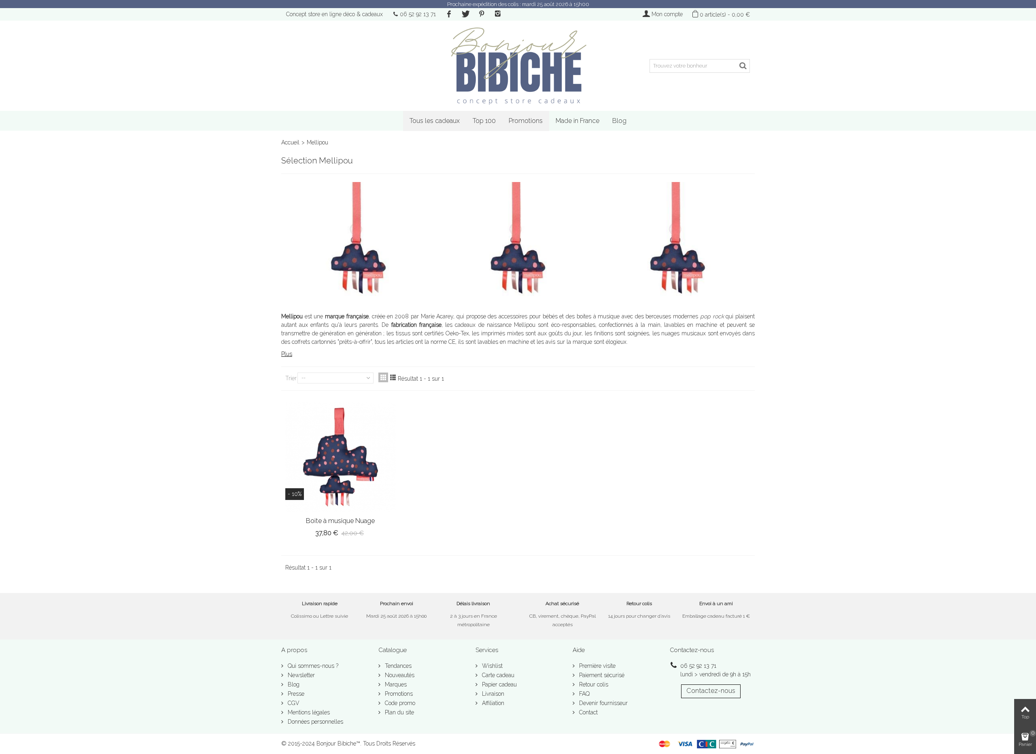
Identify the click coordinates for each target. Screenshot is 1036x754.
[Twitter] (465, 14)
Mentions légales (308, 712)
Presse (295, 693)
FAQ (583, 693)
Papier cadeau (498, 684)
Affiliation (492, 703)
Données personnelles (314, 721)
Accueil (290, 142)
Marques (395, 684)
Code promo (399, 703)
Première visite (596, 666)
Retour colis (592, 684)
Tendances (397, 666)
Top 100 (484, 121)
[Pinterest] (481, 14)
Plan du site (398, 712)
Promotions (526, 121)
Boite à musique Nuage (340, 521)
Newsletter (300, 675)
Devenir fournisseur (602, 703)
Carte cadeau (497, 675)
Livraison (492, 693)
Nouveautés (398, 675)
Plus (286, 354)
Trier (291, 378)
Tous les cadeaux (435, 121)
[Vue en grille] (383, 377)
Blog (619, 121)
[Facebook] (449, 14)
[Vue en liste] (393, 377)
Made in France (577, 121)
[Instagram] (498, 14)
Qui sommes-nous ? (312, 666)
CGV (292, 703)
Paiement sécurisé (600, 675)
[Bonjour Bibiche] (518, 66)
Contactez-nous (710, 691)
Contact (587, 712)
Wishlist (491, 666)
